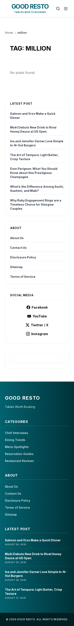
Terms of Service (22, 276)
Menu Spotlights (17, 447)
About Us (17, 238)
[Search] (58, 9)
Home (9, 32)
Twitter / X (40, 325)
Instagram (39, 334)
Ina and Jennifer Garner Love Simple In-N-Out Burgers (36, 143)
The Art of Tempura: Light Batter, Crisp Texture (34, 157)
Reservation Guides (19, 454)
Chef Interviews (16, 433)
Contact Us (18, 247)
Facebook (40, 307)
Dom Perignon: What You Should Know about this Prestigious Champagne (33, 173)
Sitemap (16, 267)
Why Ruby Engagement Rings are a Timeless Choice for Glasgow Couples (35, 204)
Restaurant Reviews (19, 461)
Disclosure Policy (23, 257)
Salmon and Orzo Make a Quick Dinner (32, 115)
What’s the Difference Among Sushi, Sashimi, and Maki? (37, 188)
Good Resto (30, 6)
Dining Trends (15, 440)
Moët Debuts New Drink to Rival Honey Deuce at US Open (33, 129)
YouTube (39, 316)
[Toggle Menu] (65, 8)
